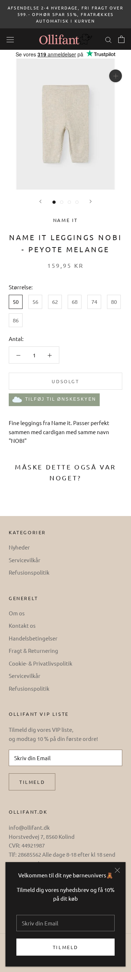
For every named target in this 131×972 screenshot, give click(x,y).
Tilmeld (65, 947)
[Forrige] (40, 201)
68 (75, 301)
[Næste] (91, 201)
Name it (65, 220)
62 (55, 301)
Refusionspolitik (29, 572)
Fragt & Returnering (33, 650)
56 (35, 301)
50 (16, 301)
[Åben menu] (10, 39)
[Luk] (117, 870)
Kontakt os (22, 625)
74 (94, 301)
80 (114, 301)
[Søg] (108, 39)
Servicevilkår (24, 559)
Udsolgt (65, 381)
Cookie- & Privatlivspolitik (40, 663)
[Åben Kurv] (121, 39)
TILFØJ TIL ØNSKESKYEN (60, 399)
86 (16, 320)
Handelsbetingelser (33, 638)
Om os (17, 613)
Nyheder (19, 547)
